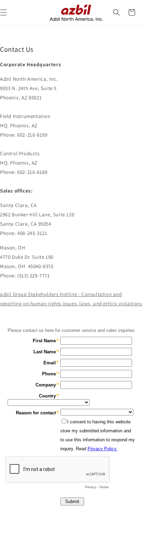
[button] (116, 12)
